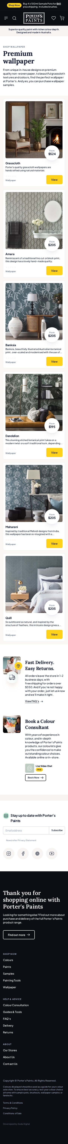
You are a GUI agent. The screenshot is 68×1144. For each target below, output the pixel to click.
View (54, 179)
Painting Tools (12, 980)
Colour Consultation (16, 1005)
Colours (8, 960)
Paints (7, 966)
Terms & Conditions (13, 1103)
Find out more (16, 934)
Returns (8, 1032)
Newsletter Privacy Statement (21, 840)
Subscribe (57, 830)
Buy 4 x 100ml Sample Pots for (42, 5)
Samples (8, 973)
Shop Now (14, 5)
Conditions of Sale (12, 1113)
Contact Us (10, 1063)
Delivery (8, 1025)
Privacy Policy (10, 1108)
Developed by (16, 1124)
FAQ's (7, 1018)
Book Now (33, 777)
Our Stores (10, 1050)
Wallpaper (9, 987)
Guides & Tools (12, 1012)
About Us (9, 1057)
